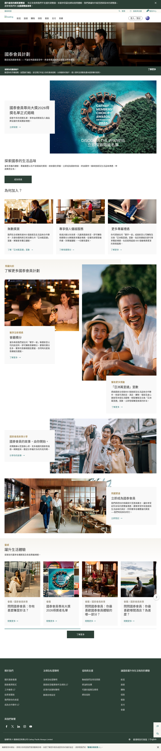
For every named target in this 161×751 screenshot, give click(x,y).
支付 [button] (54, 18)
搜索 (123, 11)
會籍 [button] (61, 18)
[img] (155, 3)
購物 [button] (33, 18)
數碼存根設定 (49, 695)
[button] (20, 249)
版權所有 (8, 739)
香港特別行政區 (140, 740)
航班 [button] (19, 18)
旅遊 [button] (26, 18)
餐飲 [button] (47, 18)
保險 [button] (40, 18)
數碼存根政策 (93, 747)
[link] (103, 117)
